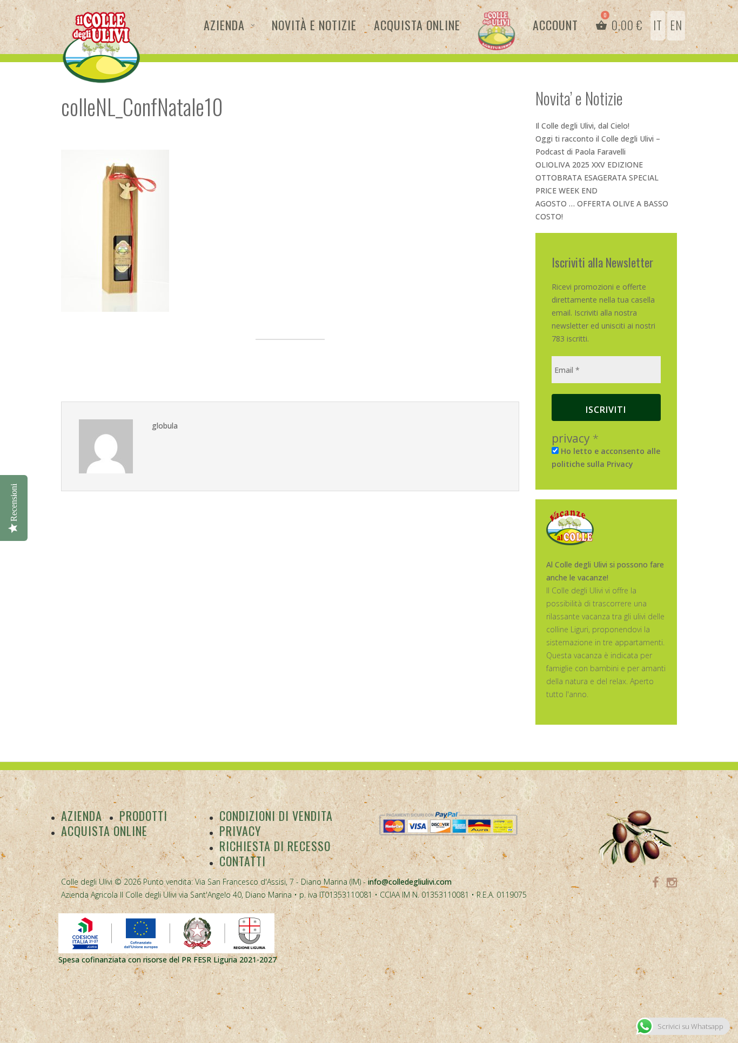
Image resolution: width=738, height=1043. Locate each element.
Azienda (224, 25)
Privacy (240, 830)
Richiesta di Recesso (275, 845)
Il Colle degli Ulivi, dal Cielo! (582, 126)
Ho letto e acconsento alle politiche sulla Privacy (606, 457)
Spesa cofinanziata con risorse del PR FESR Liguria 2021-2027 (167, 959)
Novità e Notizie (314, 25)
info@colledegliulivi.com (410, 882)
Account (555, 25)
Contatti (242, 861)
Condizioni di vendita (276, 815)
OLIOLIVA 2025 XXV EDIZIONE (589, 164)
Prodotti (143, 815)
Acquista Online (417, 25)
